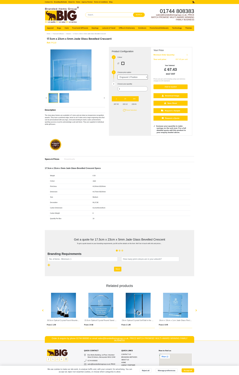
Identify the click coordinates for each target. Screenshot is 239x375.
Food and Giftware (58, 33)
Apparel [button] (50, 28)
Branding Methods (60, 2)
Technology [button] (177, 28)
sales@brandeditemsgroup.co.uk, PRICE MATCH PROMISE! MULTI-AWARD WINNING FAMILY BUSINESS (172, 17)
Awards (68, 33)
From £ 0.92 (88, 325)
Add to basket (171, 87)
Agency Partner (87, 2)
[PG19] (123, 63)
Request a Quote (172, 118)
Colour (120, 57)
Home (78, 2)
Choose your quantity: (125, 84)
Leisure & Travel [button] (108, 28)
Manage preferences (166, 370)
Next (118, 269)
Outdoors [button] (142, 28)
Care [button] (67, 28)
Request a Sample (172, 111)
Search (139, 15)
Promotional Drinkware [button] (159, 28)
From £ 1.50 (51, 325)
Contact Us (49, 2)
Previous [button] (43, 310)
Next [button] (196, 310)
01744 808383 (177, 11)
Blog (110, 2)
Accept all (188, 370)
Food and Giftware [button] (80, 28)
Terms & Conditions (101, 2)
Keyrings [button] (95, 28)
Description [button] (50, 110)
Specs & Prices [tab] (52, 159)
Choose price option (124, 72)
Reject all (145, 370)
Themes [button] (188, 28)
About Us (71, 2)
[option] (55, 145)
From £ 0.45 (163, 325)
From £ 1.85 (126, 325)
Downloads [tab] (69, 159)
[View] (53, 98)
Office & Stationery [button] (127, 28)
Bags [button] (59, 28)
